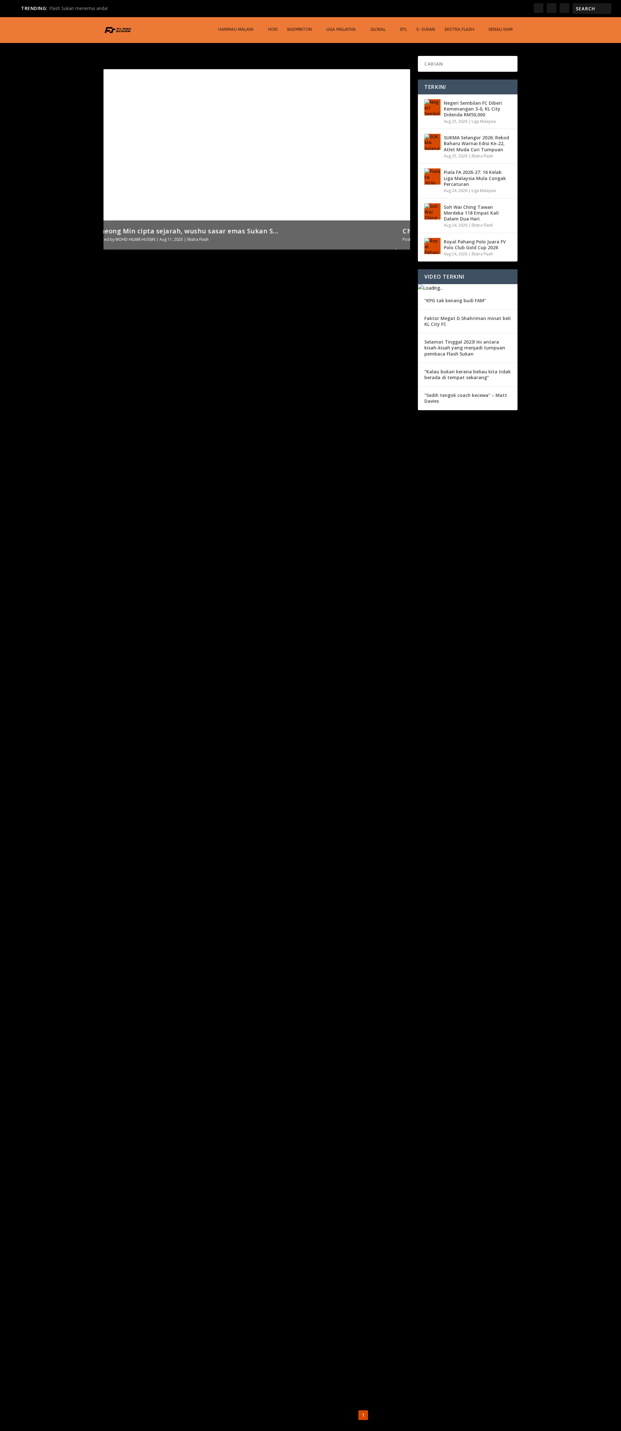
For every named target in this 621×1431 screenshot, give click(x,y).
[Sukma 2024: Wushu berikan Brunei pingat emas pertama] (219, 824)
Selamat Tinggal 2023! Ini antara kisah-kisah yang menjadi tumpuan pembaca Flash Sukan (464, 348)
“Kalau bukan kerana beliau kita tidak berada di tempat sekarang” (467, 374)
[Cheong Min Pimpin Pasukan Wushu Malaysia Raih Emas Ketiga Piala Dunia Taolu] (221, 327)
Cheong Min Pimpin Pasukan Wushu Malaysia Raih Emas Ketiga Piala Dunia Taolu (221, 407)
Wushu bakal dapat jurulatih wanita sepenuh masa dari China (195, 1057)
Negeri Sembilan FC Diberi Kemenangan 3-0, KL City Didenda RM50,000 (473, 109)
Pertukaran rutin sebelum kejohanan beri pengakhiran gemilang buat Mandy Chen (224, 764)
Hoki (273, 29)
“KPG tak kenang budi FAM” (455, 300)
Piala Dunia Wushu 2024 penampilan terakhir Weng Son (185, 984)
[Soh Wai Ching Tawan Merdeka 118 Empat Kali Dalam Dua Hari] (432, 211)
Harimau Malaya (236, 29)
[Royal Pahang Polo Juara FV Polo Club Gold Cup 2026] (432, 246)
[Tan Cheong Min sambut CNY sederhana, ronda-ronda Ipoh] (216, 1117)
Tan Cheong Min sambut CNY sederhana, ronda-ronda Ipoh (190, 1131)
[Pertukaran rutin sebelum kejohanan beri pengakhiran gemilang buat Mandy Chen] (224, 751)
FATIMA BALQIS (143, 239)
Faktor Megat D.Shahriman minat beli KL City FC (467, 321)
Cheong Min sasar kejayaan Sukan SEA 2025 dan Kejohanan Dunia (199, 691)
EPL (403, 29)
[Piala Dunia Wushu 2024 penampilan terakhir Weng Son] (223, 971)
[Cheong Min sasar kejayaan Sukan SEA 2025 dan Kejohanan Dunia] (224, 609)
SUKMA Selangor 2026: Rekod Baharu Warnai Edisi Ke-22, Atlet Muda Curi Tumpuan (476, 143)
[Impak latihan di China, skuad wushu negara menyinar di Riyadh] (221, 1337)
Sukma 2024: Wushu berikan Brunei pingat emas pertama (188, 837)
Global (378, 29)
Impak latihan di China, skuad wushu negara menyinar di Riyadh (198, 1351)
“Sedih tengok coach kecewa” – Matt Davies (465, 398)
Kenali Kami (501, 29)
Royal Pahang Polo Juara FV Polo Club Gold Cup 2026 (475, 245)
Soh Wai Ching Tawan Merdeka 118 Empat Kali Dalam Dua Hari (471, 213)
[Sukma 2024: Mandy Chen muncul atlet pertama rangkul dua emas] (215, 898)
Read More (127, 443)
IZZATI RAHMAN (130, 994)
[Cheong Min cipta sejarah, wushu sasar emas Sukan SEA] (223, 467)
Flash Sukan (125, 417)
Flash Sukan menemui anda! (78, 8)
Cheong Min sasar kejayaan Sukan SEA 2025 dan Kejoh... (202, 231)
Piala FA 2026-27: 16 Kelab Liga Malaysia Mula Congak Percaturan (475, 178)
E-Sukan (426, 29)
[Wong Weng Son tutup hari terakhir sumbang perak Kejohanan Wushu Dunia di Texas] (227, 1191)
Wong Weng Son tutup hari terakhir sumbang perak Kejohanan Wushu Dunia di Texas (227, 1204)
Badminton (299, 29)
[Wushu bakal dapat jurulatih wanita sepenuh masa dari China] (220, 1044)
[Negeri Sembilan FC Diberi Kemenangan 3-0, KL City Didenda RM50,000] (432, 107)
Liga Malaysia (341, 29)
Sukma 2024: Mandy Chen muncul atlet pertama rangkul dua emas (201, 911)
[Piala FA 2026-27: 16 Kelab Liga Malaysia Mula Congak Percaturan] (432, 176)
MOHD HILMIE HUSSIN (135, 490)
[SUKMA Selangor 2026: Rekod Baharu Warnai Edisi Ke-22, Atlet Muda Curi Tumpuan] (432, 142)
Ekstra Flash (459, 29)
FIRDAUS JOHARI (130, 774)
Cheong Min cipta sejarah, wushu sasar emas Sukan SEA (186, 480)
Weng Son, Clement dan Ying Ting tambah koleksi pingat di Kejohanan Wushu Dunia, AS (231, 1277)
